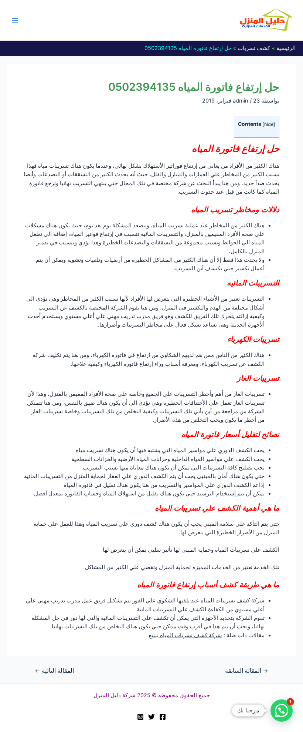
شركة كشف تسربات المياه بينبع (185, 635)
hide (268, 124)
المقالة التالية (54, 671)
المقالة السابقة (246, 671)
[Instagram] (140, 716)
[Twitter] (151, 716)
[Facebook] (162, 716)
